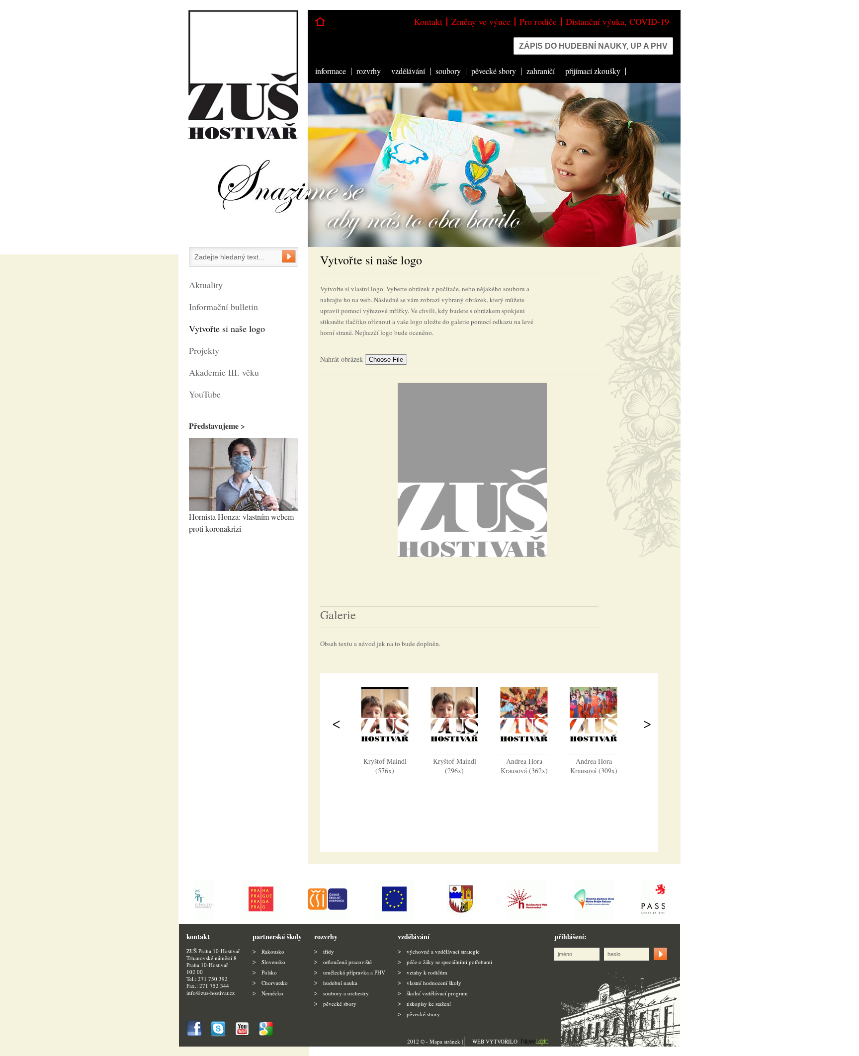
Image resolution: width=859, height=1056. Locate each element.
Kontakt (428, 21)
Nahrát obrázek (342, 359)
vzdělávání (408, 71)
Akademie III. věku (224, 372)
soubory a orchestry (346, 993)
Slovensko (273, 962)
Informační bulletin (223, 307)
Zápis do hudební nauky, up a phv (593, 46)
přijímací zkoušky (592, 71)
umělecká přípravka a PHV (354, 972)
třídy (328, 951)
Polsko (269, 972)
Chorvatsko (274, 982)
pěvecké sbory (493, 71)
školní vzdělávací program (437, 993)
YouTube (205, 394)
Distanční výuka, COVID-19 (617, 21)
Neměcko (272, 993)
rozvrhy (368, 71)
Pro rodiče (538, 21)
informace (330, 71)
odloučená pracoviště (347, 962)
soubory (448, 71)
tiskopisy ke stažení (429, 1003)
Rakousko (272, 951)
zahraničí (540, 71)
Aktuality (206, 285)
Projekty (204, 350)
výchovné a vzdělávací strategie (443, 951)
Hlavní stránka (320, 21)
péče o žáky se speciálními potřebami (449, 962)
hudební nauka (340, 982)
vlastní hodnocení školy (434, 982)
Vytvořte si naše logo (227, 328)
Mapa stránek (445, 1041)
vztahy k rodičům (427, 972)
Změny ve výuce (481, 21)
